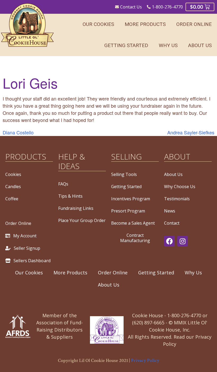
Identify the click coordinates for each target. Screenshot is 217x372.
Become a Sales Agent (133, 223)
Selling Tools (124, 174)
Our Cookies (98, 24)
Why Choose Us (179, 186)
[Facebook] (169, 241)
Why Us (168, 45)
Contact (171, 223)
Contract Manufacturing (135, 237)
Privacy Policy (145, 360)
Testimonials (177, 199)
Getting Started (126, 45)
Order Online (194, 24)
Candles (13, 186)
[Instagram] (182, 241)
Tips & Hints (70, 196)
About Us (200, 45)
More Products (145, 24)
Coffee (11, 199)
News (169, 211)
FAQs (63, 184)
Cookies (13, 174)
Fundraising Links (75, 208)
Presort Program (128, 211)
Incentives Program (130, 199)
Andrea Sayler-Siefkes (190, 132)
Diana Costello (18, 132)
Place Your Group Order (82, 220)
